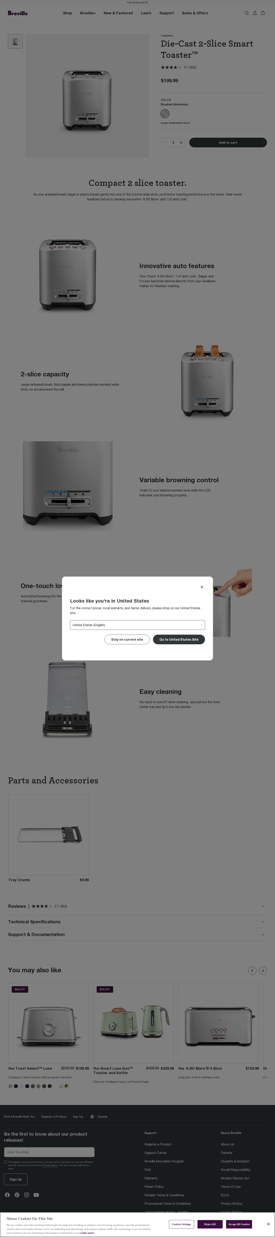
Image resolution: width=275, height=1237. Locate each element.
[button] (179, 639)
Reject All (209, 1224)
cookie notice (87, 1232)
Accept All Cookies (239, 1224)
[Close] (202, 587)
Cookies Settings (181, 1224)
